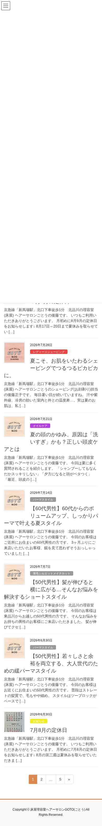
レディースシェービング (49, 351)
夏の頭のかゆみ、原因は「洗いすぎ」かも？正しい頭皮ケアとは (51, 442)
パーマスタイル (43, 499)
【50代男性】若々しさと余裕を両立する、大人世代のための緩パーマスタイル (51, 663)
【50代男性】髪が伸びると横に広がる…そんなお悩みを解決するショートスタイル (51, 589)
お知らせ (38, 721)
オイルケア (40, 425)
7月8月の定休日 (48, 730)
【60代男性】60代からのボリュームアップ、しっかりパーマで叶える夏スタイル (51, 516)
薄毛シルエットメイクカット (51, 573)
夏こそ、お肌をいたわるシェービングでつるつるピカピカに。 (51, 368)
